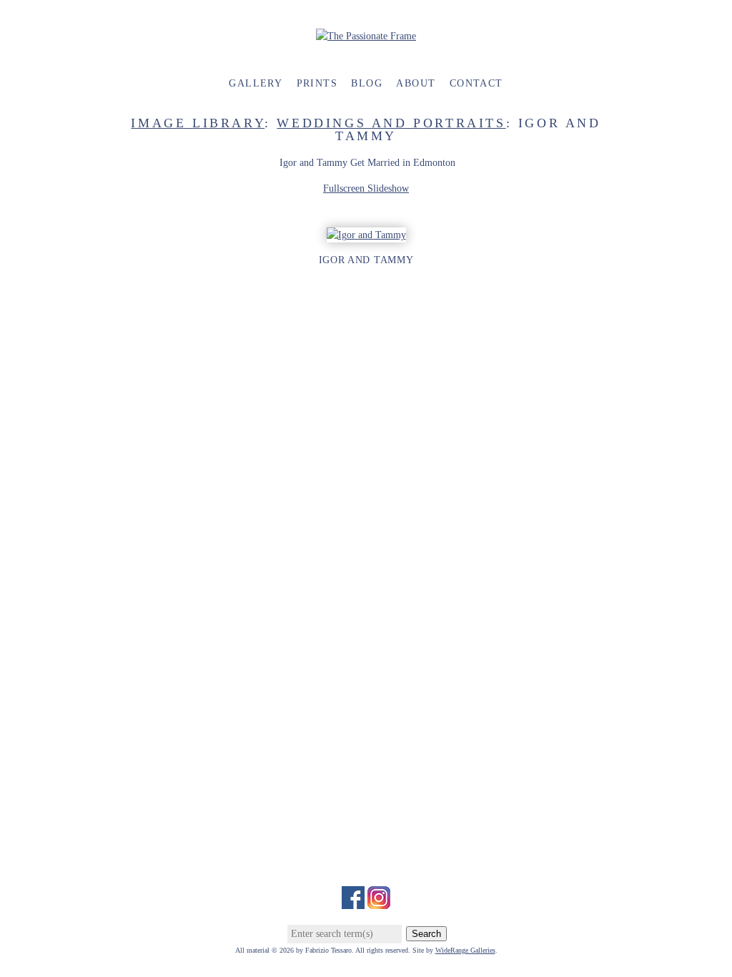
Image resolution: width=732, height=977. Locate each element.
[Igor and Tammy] (366, 235)
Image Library (197, 123)
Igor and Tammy (366, 260)
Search (426, 933)
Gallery (255, 83)
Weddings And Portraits (391, 123)
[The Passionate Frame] (366, 36)
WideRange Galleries (465, 950)
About (415, 83)
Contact (476, 83)
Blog (366, 83)
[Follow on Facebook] (353, 901)
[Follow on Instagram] (378, 901)
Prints (317, 83)
